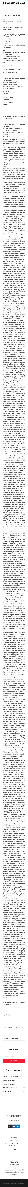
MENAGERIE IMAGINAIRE (10, 1088)
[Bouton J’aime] (5, 23)
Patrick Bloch (20, 20)
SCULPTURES (7, 1091)
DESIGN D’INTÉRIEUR (9, 1080)
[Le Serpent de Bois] (14, 3)
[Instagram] (10, 1126)
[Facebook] (14, 1126)
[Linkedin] (18, 1126)
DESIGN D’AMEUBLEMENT (10, 1077)
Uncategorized (7, 1095)
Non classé (19, 22)
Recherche (14, 1061)
